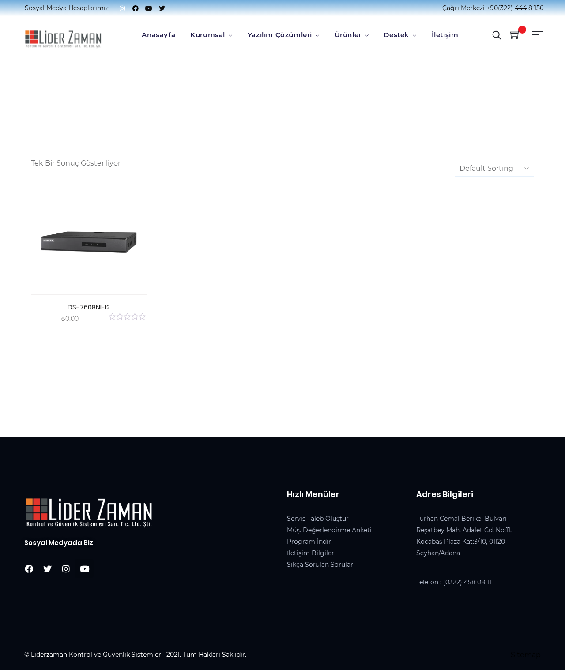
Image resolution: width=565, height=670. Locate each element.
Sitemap (526, 655)
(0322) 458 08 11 (467, 582)
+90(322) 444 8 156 (515, 8)
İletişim (445, 34)
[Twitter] (162, 8)
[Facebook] (135, 8)
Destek (396, 34)
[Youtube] (149, 8)
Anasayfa (158, 34)
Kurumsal (207, 34)
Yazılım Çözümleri (280, 34)
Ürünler (348, 34)
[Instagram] (122, 8)
